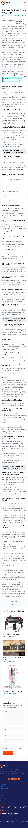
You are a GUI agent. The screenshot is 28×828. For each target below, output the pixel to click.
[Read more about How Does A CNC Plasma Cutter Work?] (12, 677)
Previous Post (14, 601)
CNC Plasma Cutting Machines (9, 636)
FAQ (1, 800)
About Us (2, 797)
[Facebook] (9, 779)
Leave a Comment (6, 15)
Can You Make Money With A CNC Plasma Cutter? (13, 658)
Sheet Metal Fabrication (5, 786)
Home (1, 795)
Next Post (14, 604)
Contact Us (2, 798)
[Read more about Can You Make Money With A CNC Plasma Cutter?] (14, 648)
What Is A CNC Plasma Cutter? (11, 634)
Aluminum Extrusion (4, 790)
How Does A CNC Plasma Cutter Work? (13, 691)
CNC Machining (3, 784)
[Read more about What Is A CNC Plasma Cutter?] (14, 623)
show (13, 20)
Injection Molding (4, 788)
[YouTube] (19, 779)
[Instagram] (15, 779)
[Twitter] (12, 779)
